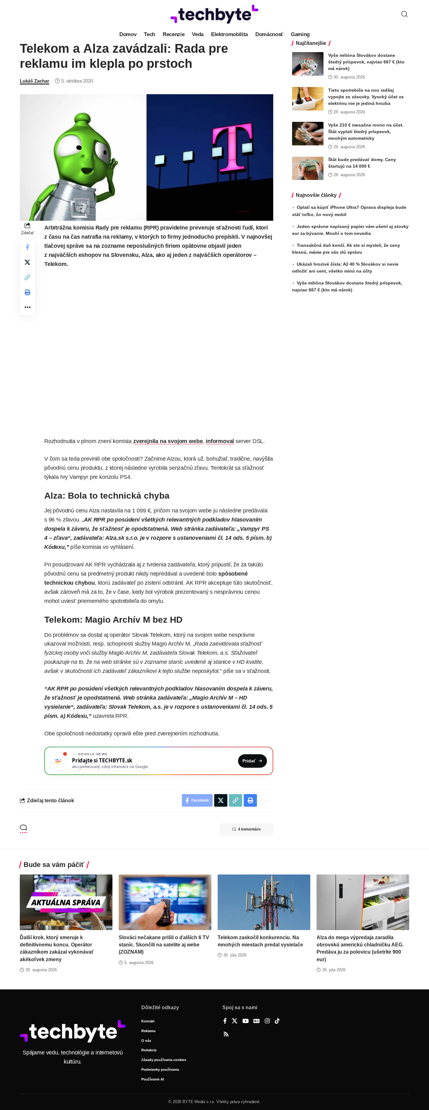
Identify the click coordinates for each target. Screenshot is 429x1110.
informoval (220, 441)
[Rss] (226, 1035)
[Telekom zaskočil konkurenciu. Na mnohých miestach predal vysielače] (264, 902)
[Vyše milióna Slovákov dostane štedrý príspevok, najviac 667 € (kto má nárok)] (307, 64)
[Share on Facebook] (27, 247)
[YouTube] (246, 1021)
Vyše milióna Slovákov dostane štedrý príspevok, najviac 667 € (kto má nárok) (366, 62)
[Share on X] (27, 262)
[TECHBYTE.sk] (214, 14)
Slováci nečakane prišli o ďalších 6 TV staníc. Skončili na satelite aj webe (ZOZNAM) (164, 945)
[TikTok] (277, 1021)
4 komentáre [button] (249, 829)
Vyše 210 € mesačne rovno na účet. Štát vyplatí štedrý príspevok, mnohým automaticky (366, 131)
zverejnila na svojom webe (168, 441)
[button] (404, 14)
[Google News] (257, 1021)
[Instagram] (267, 1021)
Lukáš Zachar (34, 81)
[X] (234, 1021)
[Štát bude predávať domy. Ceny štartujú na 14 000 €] (307, 168)
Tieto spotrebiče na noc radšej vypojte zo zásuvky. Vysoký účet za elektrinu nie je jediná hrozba (366, 97)
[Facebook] (225, 1021)
